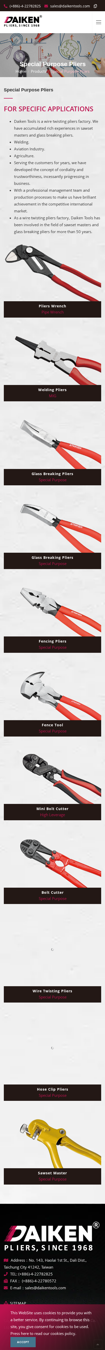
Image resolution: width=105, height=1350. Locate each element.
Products (38, 71)
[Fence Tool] (52, 691)
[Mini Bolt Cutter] (52, 774)
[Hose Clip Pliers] (52, 1048)
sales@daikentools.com (45, 1287)
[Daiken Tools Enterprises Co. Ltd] (23, 19)
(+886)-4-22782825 (25, 6)
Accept (23, 1342)
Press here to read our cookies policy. (43, 1333)
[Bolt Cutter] (52, 858)
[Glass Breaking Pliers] (52, 439)
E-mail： (17, 1287)
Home (21, 71)
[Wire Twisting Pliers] (52, 949)
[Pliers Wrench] (52, 272)
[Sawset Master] (52, 1139)
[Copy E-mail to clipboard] (94, 6)
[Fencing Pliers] (52, 607)
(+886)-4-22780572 (39, 1280)
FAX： (16, 1280)
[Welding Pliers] (52, 356)
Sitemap (18, 1303)
